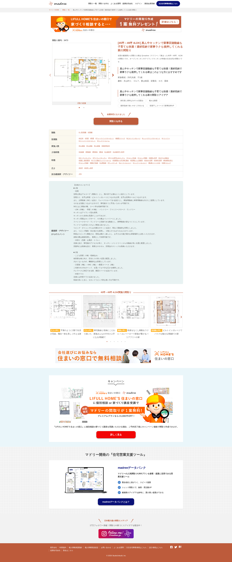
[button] (113, 75)
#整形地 (95, 152)
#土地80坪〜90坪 (118, 152)
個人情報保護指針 (75, 547)
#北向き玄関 (148, 160)
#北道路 (81, 152)
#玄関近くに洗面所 (136, 160)
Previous (51, 317)
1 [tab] (107, 341)
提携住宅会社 (128, 3)
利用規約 (62, 547)
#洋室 (87, 138)
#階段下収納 (94, 163)
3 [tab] (114, 341)
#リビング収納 (83, 163)
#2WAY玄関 (158, 160)
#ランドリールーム (103, 141)
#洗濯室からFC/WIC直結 (121, 160)
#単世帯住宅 (106, 146)
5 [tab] (121, 341)
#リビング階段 (142, 158)
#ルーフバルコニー (125, 163)
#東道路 (88, 152)
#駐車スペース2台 (154, 163)
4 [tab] (118, 341)
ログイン (138, 3)
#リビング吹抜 (131, 158)
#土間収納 (103, 163)
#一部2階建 (82, 132)
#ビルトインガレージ (133, 138)
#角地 (101, 152)
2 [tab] (110, 341)
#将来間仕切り (168, 160)
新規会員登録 (150, 3)
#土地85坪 (107, 152)
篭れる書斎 (153, 101)
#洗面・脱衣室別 (84, 160)
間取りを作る (104, 3)
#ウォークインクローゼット (105, 138)
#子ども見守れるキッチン (116, 158)
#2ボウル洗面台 (164, 158)
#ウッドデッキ (112, 163)
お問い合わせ (106, 547)
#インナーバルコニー (140, 163)
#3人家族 (82, 146)
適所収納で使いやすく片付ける (132, 106)
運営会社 (53, 547)
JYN (80, 174)
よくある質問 (116, 3)
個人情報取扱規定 (91, 547)
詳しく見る (116, 434)
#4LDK (81, 138)
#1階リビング (166, 163)
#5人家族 (97, 146)
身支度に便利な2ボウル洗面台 (131, 101)
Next (181, 317)
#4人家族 (89, 146)
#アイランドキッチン (100, 158)
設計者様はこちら (156, 547)
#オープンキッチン (85, 158)
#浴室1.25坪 (153, 158)
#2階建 (90, 132)
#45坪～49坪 (88, 168)
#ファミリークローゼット (87, 141)
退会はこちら (68, 550)
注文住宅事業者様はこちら (168, 3)
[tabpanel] (66, 315)
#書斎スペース (120, 138)
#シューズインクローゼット (151, 138)
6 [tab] (125, 341)
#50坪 (81, 168)
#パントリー (166, 138)
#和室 (92, 138)
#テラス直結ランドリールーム (101, 160)
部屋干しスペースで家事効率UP (162, 106)
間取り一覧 (92, 3)
